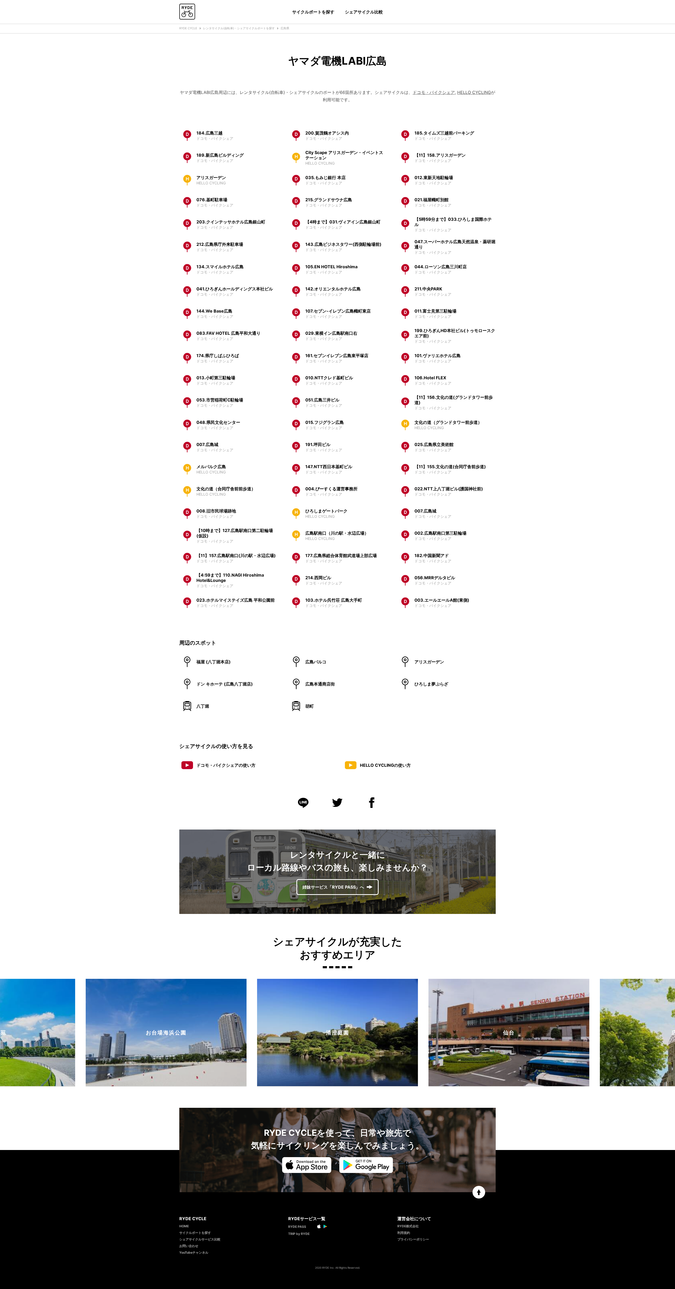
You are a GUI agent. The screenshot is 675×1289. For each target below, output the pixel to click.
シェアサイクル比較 (364, 12)
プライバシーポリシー (413, 1239)
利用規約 (403, 1233)
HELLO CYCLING (474, 92)
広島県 (285, 28)
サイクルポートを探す (313, 12)
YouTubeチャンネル (193, 1252)
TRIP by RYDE (299, 1234)
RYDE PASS (297, 1227)
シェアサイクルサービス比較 (199, 1239)
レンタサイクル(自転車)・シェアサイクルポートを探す (239, 28)
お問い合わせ (188, 1246)
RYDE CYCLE (188, 28)
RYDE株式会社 (408, 1226)
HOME (184, 1226)
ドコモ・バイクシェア (434, 92)
